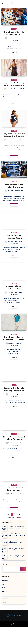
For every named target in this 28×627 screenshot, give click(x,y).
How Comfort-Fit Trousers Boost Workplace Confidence (14, 238)
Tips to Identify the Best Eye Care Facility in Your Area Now (17, 556)
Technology (14, 29)
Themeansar (14, 625)
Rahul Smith (10, 38)
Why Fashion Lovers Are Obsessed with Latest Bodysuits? (14, 136)
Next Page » (19, 517)
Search (4, 564)
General (14, 283)
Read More (14, 52)
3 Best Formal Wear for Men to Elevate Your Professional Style (17, 534)
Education (14, 434)
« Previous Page (10, 517)
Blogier (23, 623)
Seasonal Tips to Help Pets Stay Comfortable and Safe (14, 390)
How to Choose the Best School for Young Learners (14, 439)
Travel (4, 602)
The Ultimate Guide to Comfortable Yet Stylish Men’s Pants (14, 339)
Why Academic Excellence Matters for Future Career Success (15, 542)
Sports (4, 595)
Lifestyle (14, 80)
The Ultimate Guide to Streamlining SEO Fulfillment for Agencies (14, 34)
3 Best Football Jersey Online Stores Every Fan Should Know (16, 527)
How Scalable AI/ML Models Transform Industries (14, 187)
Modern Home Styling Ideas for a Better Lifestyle (17, 549)
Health (4, 587)
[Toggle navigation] (2, 3)
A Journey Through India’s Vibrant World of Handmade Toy (14, 289)
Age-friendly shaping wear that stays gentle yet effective (14, 85)
